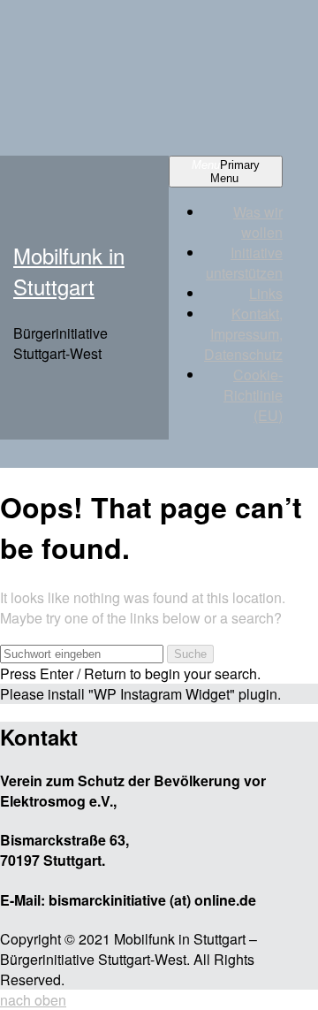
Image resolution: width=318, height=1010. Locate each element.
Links (266, 293)
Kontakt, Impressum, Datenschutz (243, 333)
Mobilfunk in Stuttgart (69, 271)
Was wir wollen (258, 222)
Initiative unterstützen (244, 262)
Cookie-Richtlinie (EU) (253, 394)
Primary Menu (226, 171)
